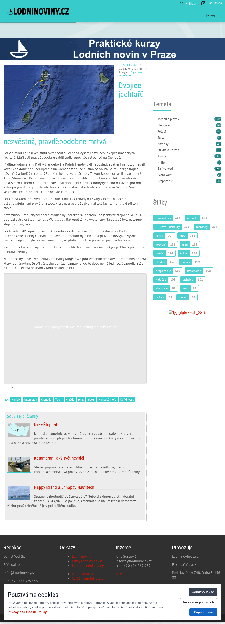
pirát (81, 399)
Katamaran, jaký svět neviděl (75, 466)
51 (219, 174)
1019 (218, 118)
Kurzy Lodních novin (87, 561)
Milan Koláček (82, 573)
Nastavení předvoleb (198, 602)
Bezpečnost (124, 75)
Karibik (16, 399)
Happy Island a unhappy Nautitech (75, 498)
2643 (218, 168)
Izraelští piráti (75, 435)
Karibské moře (107, 399)
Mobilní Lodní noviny (88, 565)
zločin (91, 399)
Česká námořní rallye (87, 578)
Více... (120, 573)
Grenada (46, 399)
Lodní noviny (81, 556)
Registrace (214, 3)
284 (219, 149)
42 (219, 137)
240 (219, 125)
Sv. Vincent (127, 399)
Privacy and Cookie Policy (27, 612)
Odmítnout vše (203, 592)
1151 (218, 156)
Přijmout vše (203, 612)
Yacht (58, 399)
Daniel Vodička (131, 65)
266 (219, 143)
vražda (70, 399)
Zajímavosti (136, 72)
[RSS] (155, 119)
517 (219, 131)
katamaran (30, 399)
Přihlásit (191, 3)
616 (219, 180)
